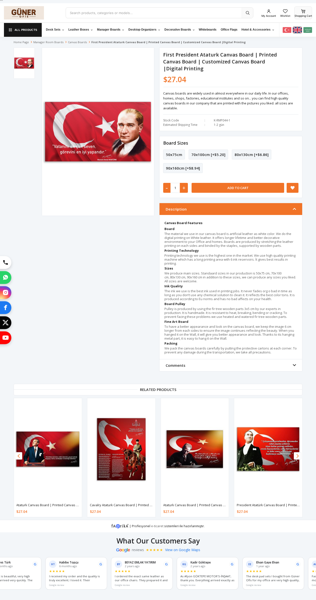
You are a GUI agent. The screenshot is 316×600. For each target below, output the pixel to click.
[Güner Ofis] (31, 12)
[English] (297, 30)
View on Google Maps (182, 550)
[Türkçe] (287, 30)
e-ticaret (157, 526)
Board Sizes (175, 143)
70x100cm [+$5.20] (208, 154)
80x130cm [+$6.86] (252, 154)
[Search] (247, 13)
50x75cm (174, 154)
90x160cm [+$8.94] (183, 168)
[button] (297, 456)
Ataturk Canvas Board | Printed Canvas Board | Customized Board (66, 505)
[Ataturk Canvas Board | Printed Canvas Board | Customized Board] (48, 449)
